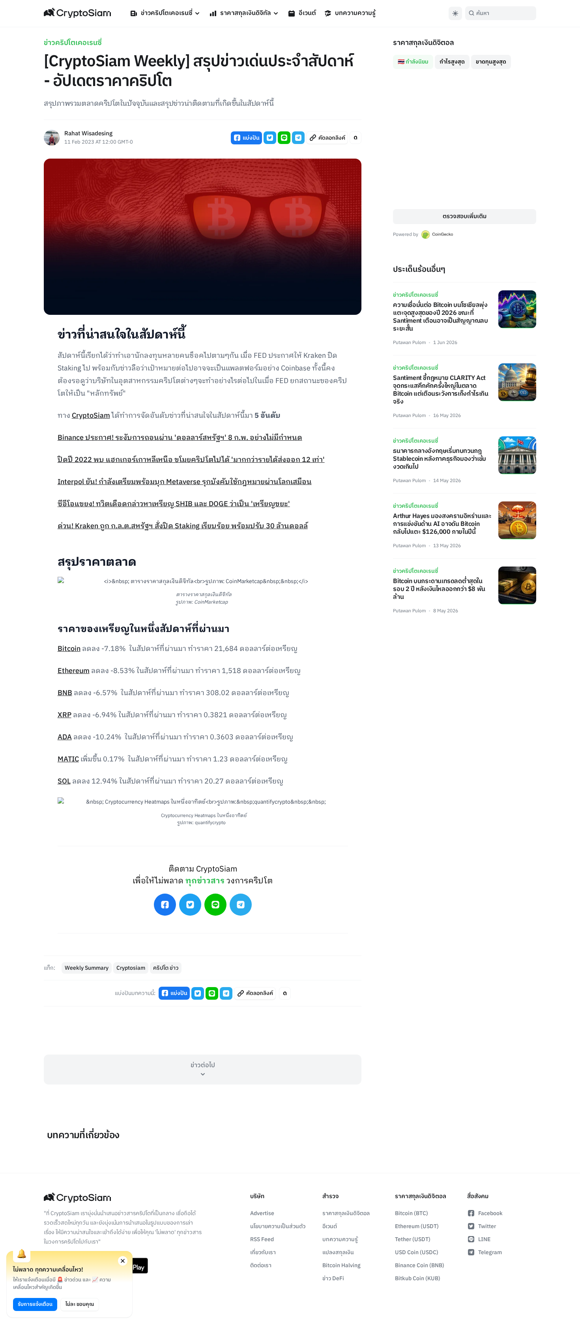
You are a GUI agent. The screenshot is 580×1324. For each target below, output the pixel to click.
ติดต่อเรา (260, 1265)
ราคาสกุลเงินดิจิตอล (346, 1213)
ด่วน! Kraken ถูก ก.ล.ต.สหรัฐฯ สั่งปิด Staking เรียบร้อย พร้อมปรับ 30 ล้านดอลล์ (183, 526)
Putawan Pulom (409, 342)
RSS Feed (262, 1239)
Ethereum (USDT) (417, 1226)
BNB (65, 693)
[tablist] (464, 59)
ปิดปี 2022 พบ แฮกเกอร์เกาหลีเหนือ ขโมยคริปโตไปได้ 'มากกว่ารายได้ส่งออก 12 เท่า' (191, 460)
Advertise (262, 1213)
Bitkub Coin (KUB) (417, 1278)
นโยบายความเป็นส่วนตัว (277, 1226)
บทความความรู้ (355, 13)
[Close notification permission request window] (122, 1261)
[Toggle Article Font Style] (355, 137)
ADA (65, 737)
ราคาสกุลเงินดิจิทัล (245, 13)
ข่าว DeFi (333, 1278)
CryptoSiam (91, 416)
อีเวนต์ (307, 13)
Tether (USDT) (412, 1239)
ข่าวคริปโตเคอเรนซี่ (167, 13)
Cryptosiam (130, 967)
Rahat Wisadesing (88, 133)
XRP (64, 715)
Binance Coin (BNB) (419, 1265)
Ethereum (74, 671)
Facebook (490, 1213)
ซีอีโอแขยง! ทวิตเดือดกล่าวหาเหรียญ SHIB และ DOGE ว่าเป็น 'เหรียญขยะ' (174, 504)
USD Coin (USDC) (416, 1252)
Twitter (487, 1226)
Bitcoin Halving (341, 1265)
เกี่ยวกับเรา (263, 1252)
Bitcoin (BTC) (411, 1213)
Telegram (490, 1252)
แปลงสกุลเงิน (338, 1252)
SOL (64, 781)
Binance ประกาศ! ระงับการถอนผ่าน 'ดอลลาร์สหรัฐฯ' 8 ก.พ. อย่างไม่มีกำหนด (180, 438)
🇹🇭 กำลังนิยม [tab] (413, 61)
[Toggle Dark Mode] (455, 13)
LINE (484, 1239)
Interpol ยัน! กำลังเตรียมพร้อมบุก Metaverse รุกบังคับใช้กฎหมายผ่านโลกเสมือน (185, 482)
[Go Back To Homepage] (77, 13)
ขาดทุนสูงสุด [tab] (491, 61)
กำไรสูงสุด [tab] (452, 61)
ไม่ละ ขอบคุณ (79, 1304)
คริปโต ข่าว (165, 967)
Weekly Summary (87, 967)
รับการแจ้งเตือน (35, 1304)
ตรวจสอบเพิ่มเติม (464, 216)
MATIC (68, 759)
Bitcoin (69, 649)
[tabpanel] (464, 139)
